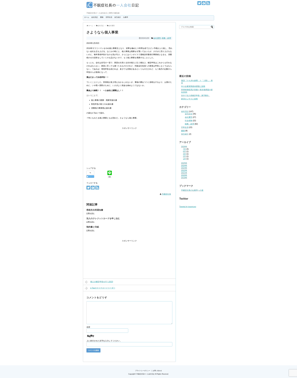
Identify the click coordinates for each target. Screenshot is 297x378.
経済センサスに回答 (189, 99)
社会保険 (188, 121)
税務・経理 (166, 38)
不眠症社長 (166, 194)
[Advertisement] (105, 146)
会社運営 (157, 38)
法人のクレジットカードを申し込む (103, 218)
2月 (184, 156)
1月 (184, 159)
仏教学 (125, 17)
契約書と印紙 (92, 227)
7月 (184, 149)
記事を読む (90, 213)
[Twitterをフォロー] (199, 3)
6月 (184, 151)
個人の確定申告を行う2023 (101, 282)
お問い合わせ (157, 370)
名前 (88, 327)
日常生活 (109, 17)
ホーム (86, 17)
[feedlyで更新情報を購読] (204, 3)
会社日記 (94, 17)
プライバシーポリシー (142, 370)
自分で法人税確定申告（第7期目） (195, 96)
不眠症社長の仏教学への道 (192, 190)
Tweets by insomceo (187, 207)
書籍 (101, 17)
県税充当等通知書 (94, 210)
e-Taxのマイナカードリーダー (102, 288)
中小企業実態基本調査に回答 (193, 86)
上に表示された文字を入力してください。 (104, 341)
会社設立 (188, 114)
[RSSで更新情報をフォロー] (208, 3)
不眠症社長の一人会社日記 (145, 374)
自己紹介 (117, 17)
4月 (184, 154)
